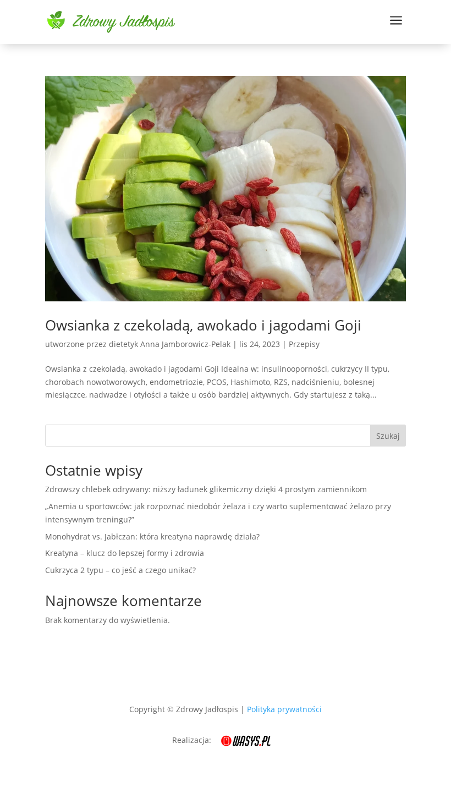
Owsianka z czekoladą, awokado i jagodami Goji (203, 325)
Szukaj (388, 436)
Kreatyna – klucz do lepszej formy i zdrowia (124, 553)
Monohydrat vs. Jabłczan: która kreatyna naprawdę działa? (152, 536)
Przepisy (304, 344)
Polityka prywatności (284, 709)
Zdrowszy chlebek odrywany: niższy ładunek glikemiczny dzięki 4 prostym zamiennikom (206, 489)
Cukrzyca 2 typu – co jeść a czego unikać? (120, 570)
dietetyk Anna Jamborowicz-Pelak (169, 344)
